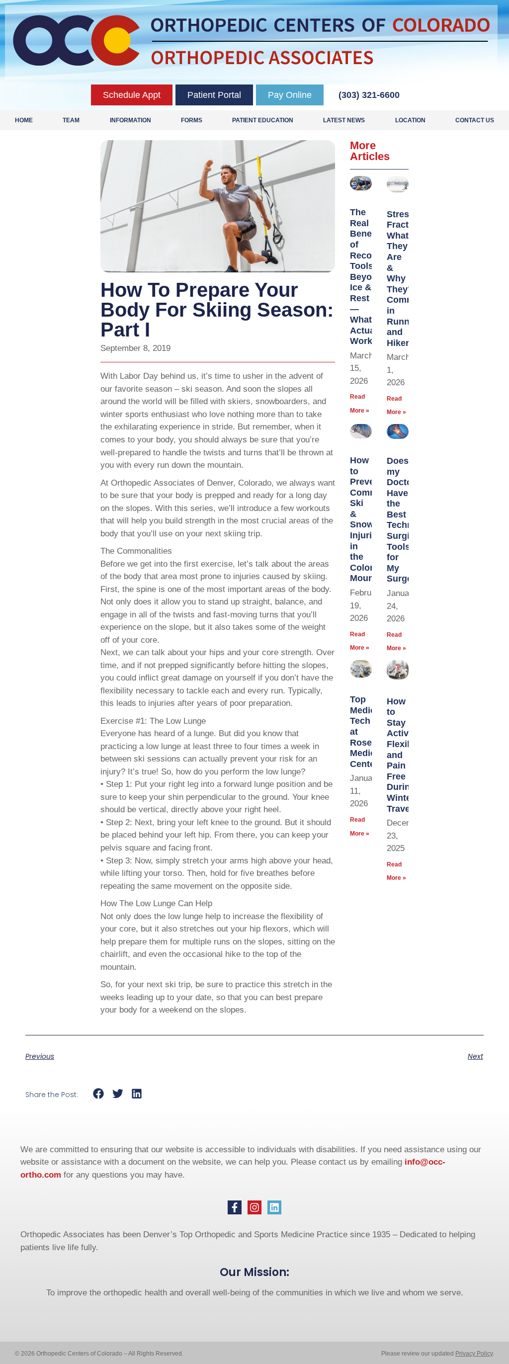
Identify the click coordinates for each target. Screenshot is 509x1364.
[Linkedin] (274, 1207)
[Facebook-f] (235, 1207)
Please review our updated (418, 1353)
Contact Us (474, 120)
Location (410, 120)
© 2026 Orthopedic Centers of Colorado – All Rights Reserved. (99, 1353)
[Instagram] (254, 1207)
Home (24, 120)
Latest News (344, 120)
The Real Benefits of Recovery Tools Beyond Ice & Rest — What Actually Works (370, 276)
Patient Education (262, 120)
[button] (98, 1094)
